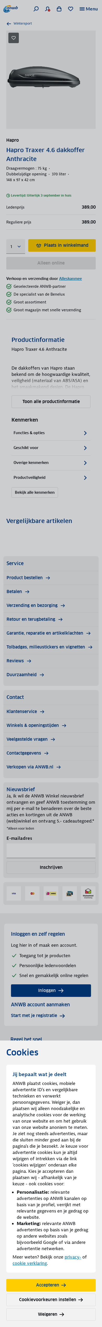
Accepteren (47, 1285)
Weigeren (47, 1314)
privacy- (73, 1257)
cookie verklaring (30, 1263)
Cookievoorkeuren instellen (47, 1299)
